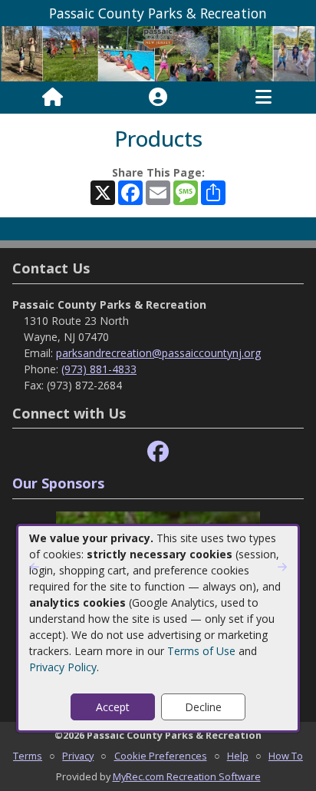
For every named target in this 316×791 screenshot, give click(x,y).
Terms (27, 756)
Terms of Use (201, 651)
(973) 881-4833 (99, 369)
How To (285, 756)
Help (238, 756)
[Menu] (263, 97)
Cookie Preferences (160, 756)
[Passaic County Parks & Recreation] (158, 52)
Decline (203, 707)
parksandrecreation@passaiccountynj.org (158, 353)
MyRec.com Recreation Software (187, 776)
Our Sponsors (58, 483)
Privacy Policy (63, 667)
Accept (113, 707)
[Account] (158, 97)
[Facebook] (158, 452)
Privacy (78, 756)
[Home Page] (52, 97)
